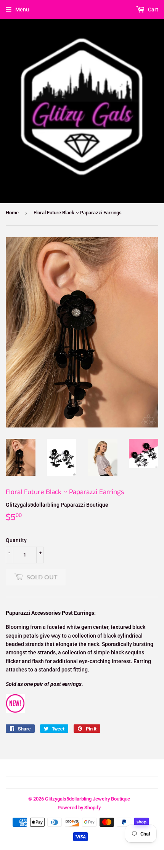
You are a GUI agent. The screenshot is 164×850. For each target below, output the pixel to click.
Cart (152, 9)
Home (12, 212)
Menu (22, 9)
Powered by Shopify (79, 807)
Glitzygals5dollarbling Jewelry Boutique (87, 799)
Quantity (16, 540)
